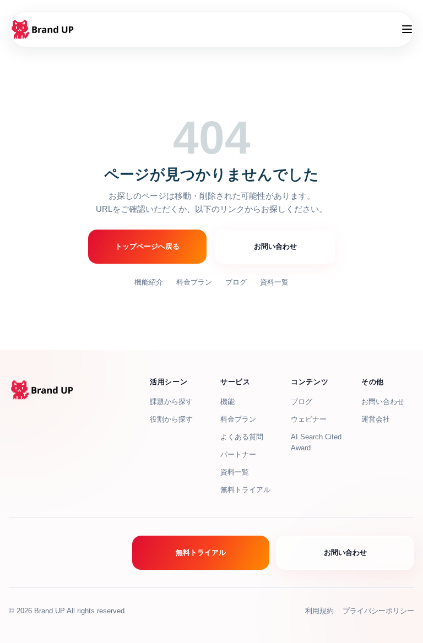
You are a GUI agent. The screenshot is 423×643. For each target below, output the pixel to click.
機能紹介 (148, 282)
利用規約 (319, 611)
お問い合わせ (275, 246)
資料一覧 (274, 282)
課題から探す (171, 401)
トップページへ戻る (147, 246)
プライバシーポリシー (378, 611)
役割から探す (171, 419)
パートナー (238, 454)
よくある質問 (241, 437)
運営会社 (375, 419)
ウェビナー (309, 419)
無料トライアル (245, 490)
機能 (227, 401)
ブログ (236, 282)
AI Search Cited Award (316, 442)
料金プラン (194, 282)
